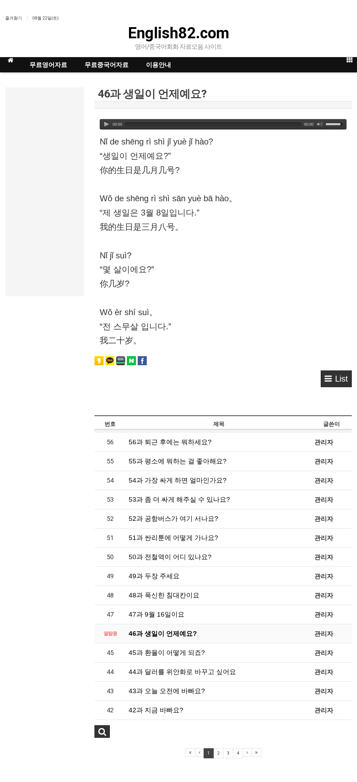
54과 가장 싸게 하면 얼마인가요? (178, 480)
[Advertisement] (44, 191)
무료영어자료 (48, 64)
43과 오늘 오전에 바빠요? (167, 691)
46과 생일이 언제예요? (163, 633)
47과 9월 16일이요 (156, 614)
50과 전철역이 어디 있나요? (170, 557)
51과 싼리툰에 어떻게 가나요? (173, 537)
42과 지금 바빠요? (156, 710)
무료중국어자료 (107, 64)
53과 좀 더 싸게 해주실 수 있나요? (179, 499)
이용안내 (158, 64)
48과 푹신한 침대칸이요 (164, 595)
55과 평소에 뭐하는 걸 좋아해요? (178, 461)
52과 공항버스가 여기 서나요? (173, 518)
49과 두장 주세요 (154, 576)
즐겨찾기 (13, 18)
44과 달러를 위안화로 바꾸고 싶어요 (182, 671)
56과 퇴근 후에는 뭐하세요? (170, 442)
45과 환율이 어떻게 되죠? (167, 652)
